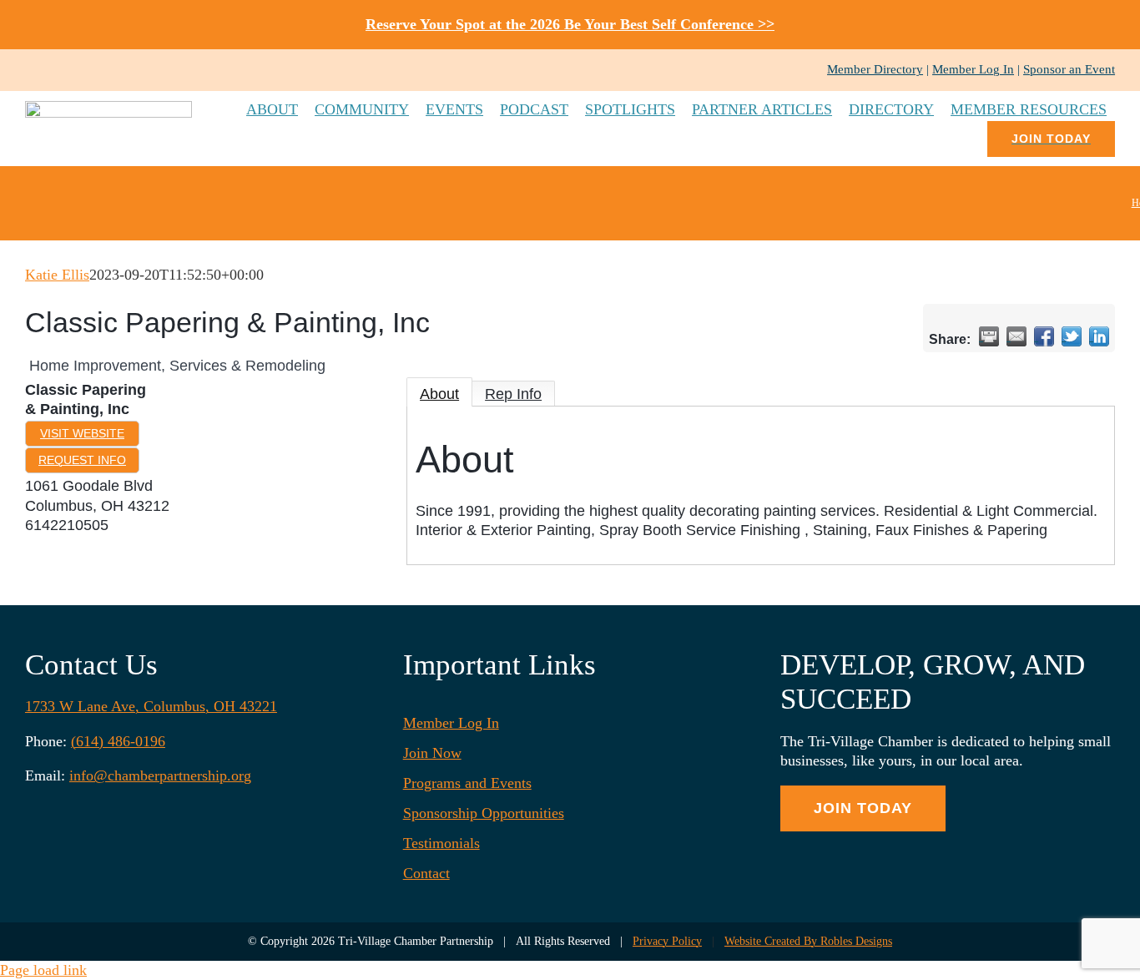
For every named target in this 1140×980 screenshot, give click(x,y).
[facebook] (30, 70)
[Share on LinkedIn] (1099, 336)
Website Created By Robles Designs (808, 941)
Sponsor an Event (1069, 69)
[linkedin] (83, 70)
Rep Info (513, 394)
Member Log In (973, 69)
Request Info (82, 460)
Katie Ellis (57, 274)
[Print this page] (989, 336)
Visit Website (82, 433)
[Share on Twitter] (1072, 336)
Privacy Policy (667, 941)
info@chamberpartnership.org (160, 775)
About (439, 394)
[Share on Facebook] (1044, 336)
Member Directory (875, 69)
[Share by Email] (1016, 336)
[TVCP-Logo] (108, 108)
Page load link (43, 970)
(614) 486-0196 (118, 741)
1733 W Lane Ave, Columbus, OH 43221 (151, 706)
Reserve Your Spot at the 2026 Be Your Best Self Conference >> (570, 24)
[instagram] (57, 70)
